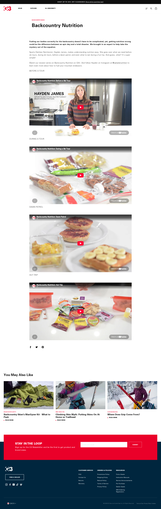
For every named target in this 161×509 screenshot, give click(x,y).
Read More (9, 420)
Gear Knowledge (112, 411)
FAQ (79, 474)
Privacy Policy (102, 486)
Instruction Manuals (122, 477)
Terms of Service (102, 483)
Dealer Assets (120, 486)
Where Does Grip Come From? (123, 414)
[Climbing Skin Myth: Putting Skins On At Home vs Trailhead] (80, 395)
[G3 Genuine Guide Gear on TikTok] (17, 484)
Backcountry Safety (10, 411)
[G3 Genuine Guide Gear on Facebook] (10, 484)
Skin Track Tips (60, 411)
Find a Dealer (120, 474)
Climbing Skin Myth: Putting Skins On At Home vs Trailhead (78, 415)
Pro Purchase (120, 483)
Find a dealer (14, 477)
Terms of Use (139, 503)
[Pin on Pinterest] (44, 347)
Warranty (81, 483)
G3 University (50, 8)
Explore (33, 8)
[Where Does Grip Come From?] (132, 395)
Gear (20, 8)
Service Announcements (124, 480)
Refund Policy (101, 480)
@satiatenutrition (120, 63)
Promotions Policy (103, 474)
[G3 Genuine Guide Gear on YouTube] (14, 484)
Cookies (154, 503)
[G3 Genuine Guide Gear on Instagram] (6, 484)
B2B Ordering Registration (120, 491)
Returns (81, 480)
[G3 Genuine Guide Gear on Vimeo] (21, 484)
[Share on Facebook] (31, 347)
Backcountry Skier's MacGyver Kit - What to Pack (27, 415)
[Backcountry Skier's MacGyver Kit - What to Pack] (29, 395)
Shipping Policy (102, 477)
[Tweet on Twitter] (37, 347)
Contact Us (82, 477)
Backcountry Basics (38, 20)
